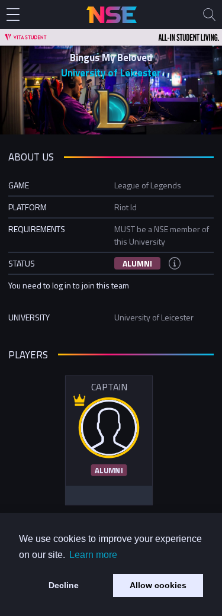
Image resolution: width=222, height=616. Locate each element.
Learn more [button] (93, 555)
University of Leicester (111, 73)
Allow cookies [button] (158, 585)
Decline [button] (64, 585)
